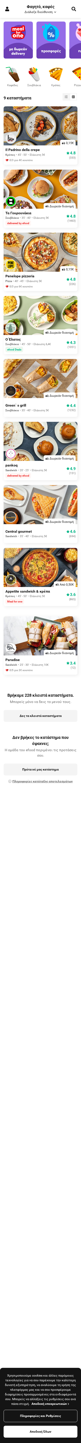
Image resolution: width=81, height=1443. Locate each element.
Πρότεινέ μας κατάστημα (40, 769)
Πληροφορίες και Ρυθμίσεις (40, 1416)
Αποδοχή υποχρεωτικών (49, 1404)
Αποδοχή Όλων (40, 1431)
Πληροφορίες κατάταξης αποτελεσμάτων (42, 781)
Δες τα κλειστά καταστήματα (41, 716)
